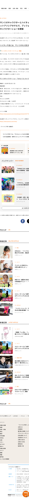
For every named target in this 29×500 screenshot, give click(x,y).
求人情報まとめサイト (20, 476)
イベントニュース (21, 172)
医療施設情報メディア (20, 480)
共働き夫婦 (3, 8)
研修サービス (19, 489)
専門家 (1, 457)
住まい (1, 446)
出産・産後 (15, 8)
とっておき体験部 (4, 459)
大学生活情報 (19, 478)
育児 (21, 8)
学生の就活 (19, 468)
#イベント (2, 33)
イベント (22, 416)
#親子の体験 (16, 33)
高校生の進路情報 (20, 474)
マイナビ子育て (19, 479)
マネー (1, 442)
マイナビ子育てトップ (5, 416)
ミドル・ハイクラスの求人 (21, 470)
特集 (1, 455)
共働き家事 (3, 448)
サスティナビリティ (19, 495)
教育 (25, 8)
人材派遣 (18, 484)
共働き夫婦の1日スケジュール (22, 365)
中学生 (1, 438)
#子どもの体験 (22, 33)
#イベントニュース (9, 33)
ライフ (1, 450)
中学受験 (2, 436)
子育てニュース (18, 255)
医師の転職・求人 (20, 487)
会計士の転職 (19, 485)
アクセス (13, 495)
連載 (1, 452)
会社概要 (9, 495)
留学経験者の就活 (25, 468)
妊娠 (10, 8)
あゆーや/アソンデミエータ (21, 379)
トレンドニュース (19, 393)
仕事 (1, 440)
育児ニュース (18, 269)
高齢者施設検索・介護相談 (21, 482)
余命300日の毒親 (19, 336)
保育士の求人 (26, 487)
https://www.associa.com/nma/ (8, 121)
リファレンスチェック (20, 491)
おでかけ (15, 416)
